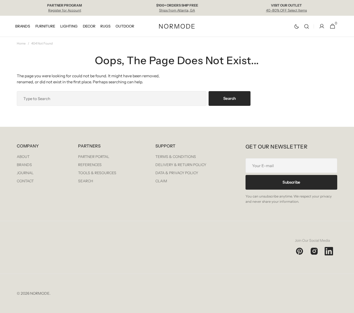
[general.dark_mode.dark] (297, 26)
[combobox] (111, 98)
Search (229, 98)
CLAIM (161, 181)
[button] (307, 26)
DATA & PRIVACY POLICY (176, 173)
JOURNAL (25, 173)
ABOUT (23, 156)
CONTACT (25, 181)
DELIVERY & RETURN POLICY (180, 164)
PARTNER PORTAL (93, 156)
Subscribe (291, 182)
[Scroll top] (348, 307)
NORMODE (40, 293)
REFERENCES (90, 164)
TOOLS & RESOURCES (97, 173)
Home (21, 43)
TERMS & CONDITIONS (175, 156)
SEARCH (85, 181)
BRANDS (24, 164)
